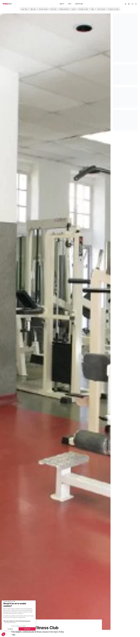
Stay (69, 4)
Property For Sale (113, 9)
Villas (92, 9)
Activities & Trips (83, 9)
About (62, 4)
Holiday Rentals (63, 9)
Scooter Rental (43, 9)
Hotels (73, 9)
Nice (14, 634)
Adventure (79, 4)
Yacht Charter (101, 9)
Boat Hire (53, 9)
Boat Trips (24, 9)
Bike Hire (33, 9)
